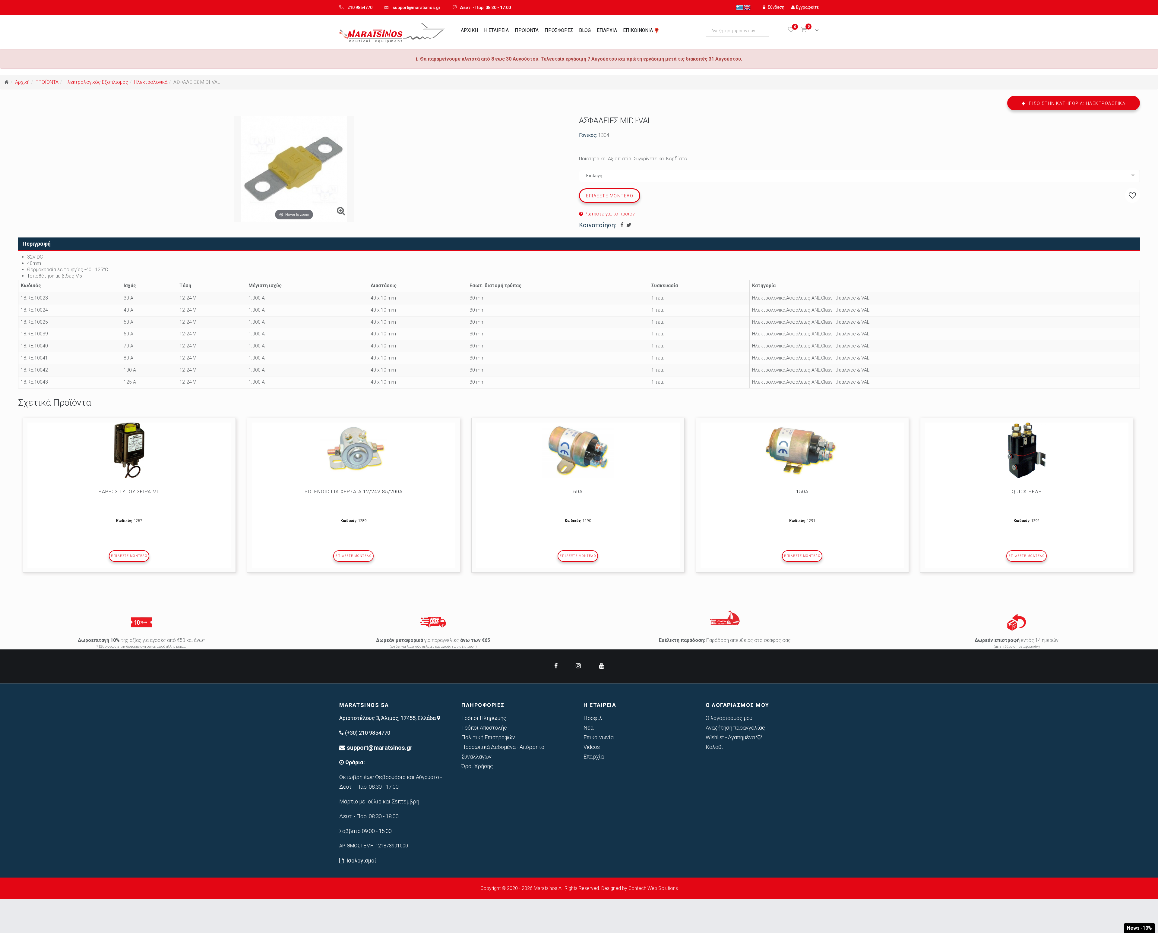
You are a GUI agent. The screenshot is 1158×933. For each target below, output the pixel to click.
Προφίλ (593, 718)
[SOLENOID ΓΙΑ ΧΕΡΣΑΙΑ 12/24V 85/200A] (353, 450)
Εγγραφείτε (807, 7)
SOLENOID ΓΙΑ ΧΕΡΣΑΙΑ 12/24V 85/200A (354, 492)
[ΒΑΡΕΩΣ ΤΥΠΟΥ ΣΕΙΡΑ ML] (129, 450)
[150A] (802, 450)
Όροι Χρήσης (477, 766)
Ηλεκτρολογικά (150, 82)
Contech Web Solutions (653, 888)
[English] (747, 7)
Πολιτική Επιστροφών (488, 737)
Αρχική (22, 82)
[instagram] (578, 666)
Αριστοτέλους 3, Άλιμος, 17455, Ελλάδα (388, 718)
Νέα (588, 727)
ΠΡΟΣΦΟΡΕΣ (559, 30)
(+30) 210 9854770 (367, 733)
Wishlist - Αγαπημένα (730, 737)
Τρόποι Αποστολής (484, 727)
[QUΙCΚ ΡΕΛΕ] (1026, 450)
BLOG (585, 30)
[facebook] (556, 666)
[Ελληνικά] (739, 7)
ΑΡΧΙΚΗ (469, 30)
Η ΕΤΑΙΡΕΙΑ (496, 30)
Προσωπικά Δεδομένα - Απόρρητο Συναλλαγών (502, 752)
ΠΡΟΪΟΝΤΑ (527, 30)
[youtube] (601, 666)
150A (802, 492)
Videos (592, 747)
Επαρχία (594, 756)
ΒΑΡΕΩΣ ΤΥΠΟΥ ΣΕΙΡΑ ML (129, 492)
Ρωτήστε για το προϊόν (609, 214)
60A (578, 492)
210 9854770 (359, 7)
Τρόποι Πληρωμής (483, 718)
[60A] (578, 450)
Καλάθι (714, 747)
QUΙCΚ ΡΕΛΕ (1027, 492)
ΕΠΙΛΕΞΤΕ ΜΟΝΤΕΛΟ (129, 556)
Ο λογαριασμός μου (729, 718)
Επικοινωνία (599, 737)
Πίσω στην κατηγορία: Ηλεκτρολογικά (1077, 103)
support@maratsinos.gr (417, 7)
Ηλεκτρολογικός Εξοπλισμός (96, 82)
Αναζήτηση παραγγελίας (735, 727)
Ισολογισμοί (361, 860)
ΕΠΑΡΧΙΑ (607, 30)
